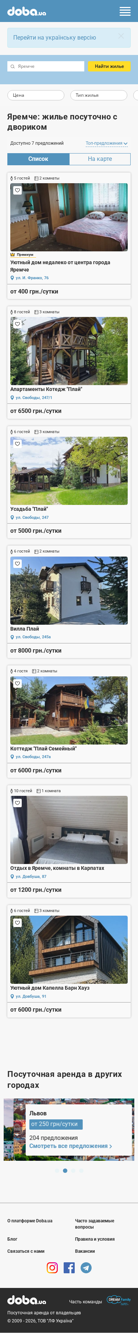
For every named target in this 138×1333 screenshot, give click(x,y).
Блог (12, 1239)
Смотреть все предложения (59, 1145)
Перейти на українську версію (54, 37)
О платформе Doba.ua (29, 1220)
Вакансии (85, 1251)
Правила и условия (95, 1239)
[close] (121, 36)
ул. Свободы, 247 (32, 517)
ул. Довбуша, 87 (31, 876)
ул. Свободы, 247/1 (34, 397)
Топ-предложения (105, 143)
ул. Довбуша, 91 (31, 996)
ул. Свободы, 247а (33, 756)
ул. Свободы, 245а (33, 637)
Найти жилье (109, 66)
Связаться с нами (26, 1251)
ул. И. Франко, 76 (32, 278)
